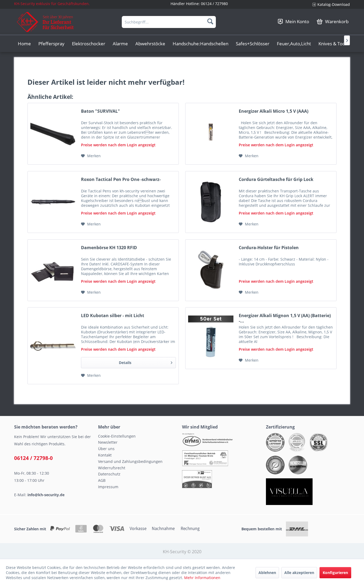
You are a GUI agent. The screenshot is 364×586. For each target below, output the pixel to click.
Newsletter (108, 442)
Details (125, 362)
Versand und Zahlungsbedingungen (130, 461)
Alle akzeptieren (299, 572)
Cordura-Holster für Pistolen (269, 247)
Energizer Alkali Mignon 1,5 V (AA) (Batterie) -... (285, 318)
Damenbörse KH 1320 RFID (109, 247)
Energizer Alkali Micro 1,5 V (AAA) (273, 111)
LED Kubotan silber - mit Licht (112, 315)
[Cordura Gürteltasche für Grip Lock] (210, 202)
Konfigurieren (335, 572)
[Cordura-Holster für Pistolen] (210, 270)
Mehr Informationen (202, 577)
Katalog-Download (333, 4)
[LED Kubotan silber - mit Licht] (53, 346)
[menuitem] (329, 4)
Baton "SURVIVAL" (100, 111)
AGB (102, 480)
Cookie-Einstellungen (117, 436)
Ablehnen (267, 572)
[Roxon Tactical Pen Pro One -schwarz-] (53, 202)
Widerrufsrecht (111, 467)
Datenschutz (109, 473)
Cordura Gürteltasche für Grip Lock (276, 179)
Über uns (106, 448)
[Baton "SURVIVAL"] (53, 133)
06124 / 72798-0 (33, 458)
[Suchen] (210, 21)
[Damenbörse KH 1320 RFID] (53, 270)
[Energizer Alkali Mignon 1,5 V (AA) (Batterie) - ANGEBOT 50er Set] (210, 338)
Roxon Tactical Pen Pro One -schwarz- (121, 179)
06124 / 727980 (214, 3)
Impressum (108, 486)
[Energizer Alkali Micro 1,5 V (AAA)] (210, 133)
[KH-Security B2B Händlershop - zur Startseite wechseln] (45, 22)
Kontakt (105, 455)
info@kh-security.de (45, 494)
